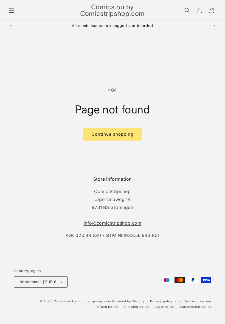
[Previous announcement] (11, 26)
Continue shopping (112, 134)
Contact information (194, 301)
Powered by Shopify (128, 301)
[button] (11, 10)
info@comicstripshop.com (113, 223)
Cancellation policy (195, 307)
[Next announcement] (214, 26)
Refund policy (107, 307)
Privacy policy (161, 301)
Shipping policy (136, 307)
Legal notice (165, 307)
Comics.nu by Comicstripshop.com (82, 301)
